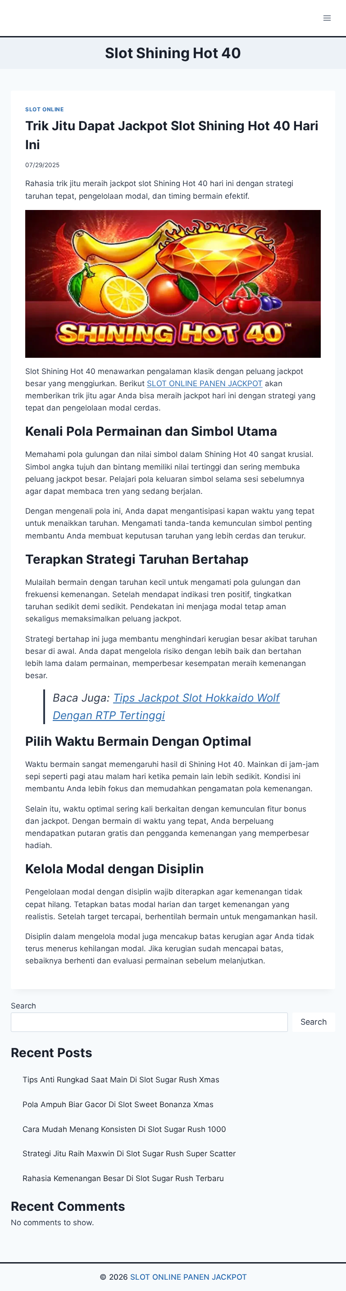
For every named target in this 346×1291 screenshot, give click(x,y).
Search (23, 1005)
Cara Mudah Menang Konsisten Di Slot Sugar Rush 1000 (124, 1129)
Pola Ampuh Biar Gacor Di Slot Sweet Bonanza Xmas (118, 1104)
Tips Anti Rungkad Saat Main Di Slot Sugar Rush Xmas (121, 1079)
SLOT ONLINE (44, 109)
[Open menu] (327, 18)
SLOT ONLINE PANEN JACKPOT (188, 1277)
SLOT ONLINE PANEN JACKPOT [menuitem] (205, 383)
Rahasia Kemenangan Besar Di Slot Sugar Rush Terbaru (123, 1178)
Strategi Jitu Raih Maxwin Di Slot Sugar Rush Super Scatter (129, 1153)
